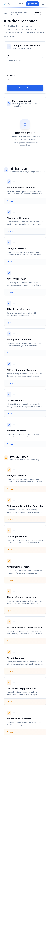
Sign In (20, 4)
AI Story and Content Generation (19, 13)
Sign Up (34, 4)
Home (6, 14)
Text (9, 55)
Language (11, 75)
